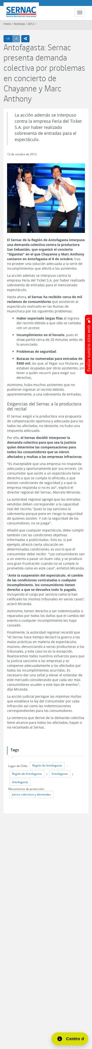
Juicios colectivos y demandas (31, 794)
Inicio (7, 24)
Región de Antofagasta (47, 765)
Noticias (19, 24)
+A (9, 38)
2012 (31, 24)
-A (17, 38)
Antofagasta (60, 774)
